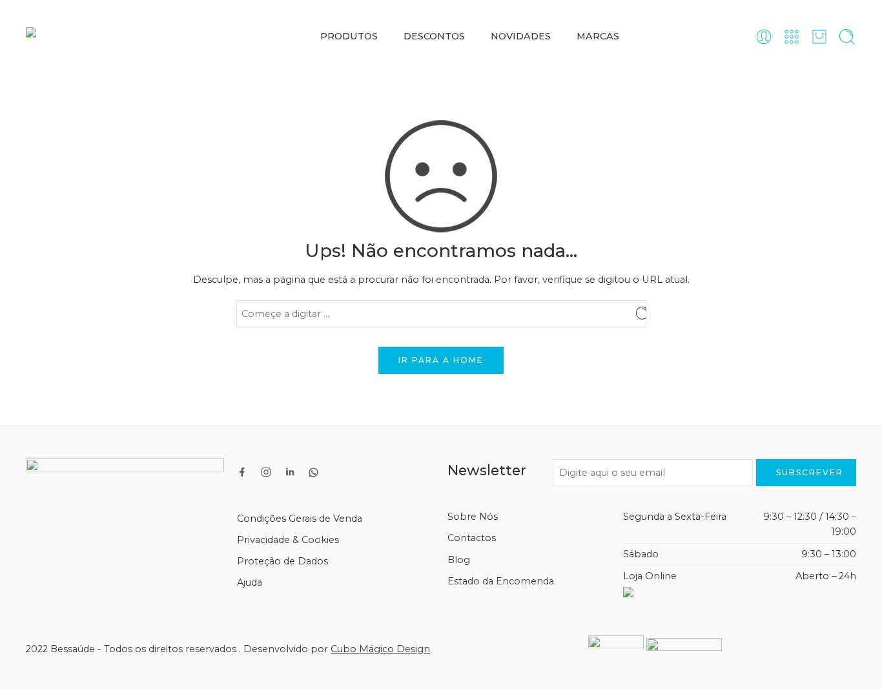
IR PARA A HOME (441, 360)
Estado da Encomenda (500, 581)
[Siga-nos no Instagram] (266, 472)
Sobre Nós (472, 516)
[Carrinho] (819, 37)
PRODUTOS (349, 36)
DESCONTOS (434, 36)
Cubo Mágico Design (380, 649)
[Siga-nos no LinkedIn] (290, 472)
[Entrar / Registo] (764, 37)
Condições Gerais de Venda (299, 518)
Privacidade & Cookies (288, 540)
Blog (458, 560)
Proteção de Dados (282, 561)
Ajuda (249, 582)
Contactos (471, 538)
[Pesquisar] (847, 37)
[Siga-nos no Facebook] (242, 472)
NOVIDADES (521, 36)
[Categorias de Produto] (792, 37)
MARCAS (598, 36)
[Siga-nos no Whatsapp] (313, 472)
